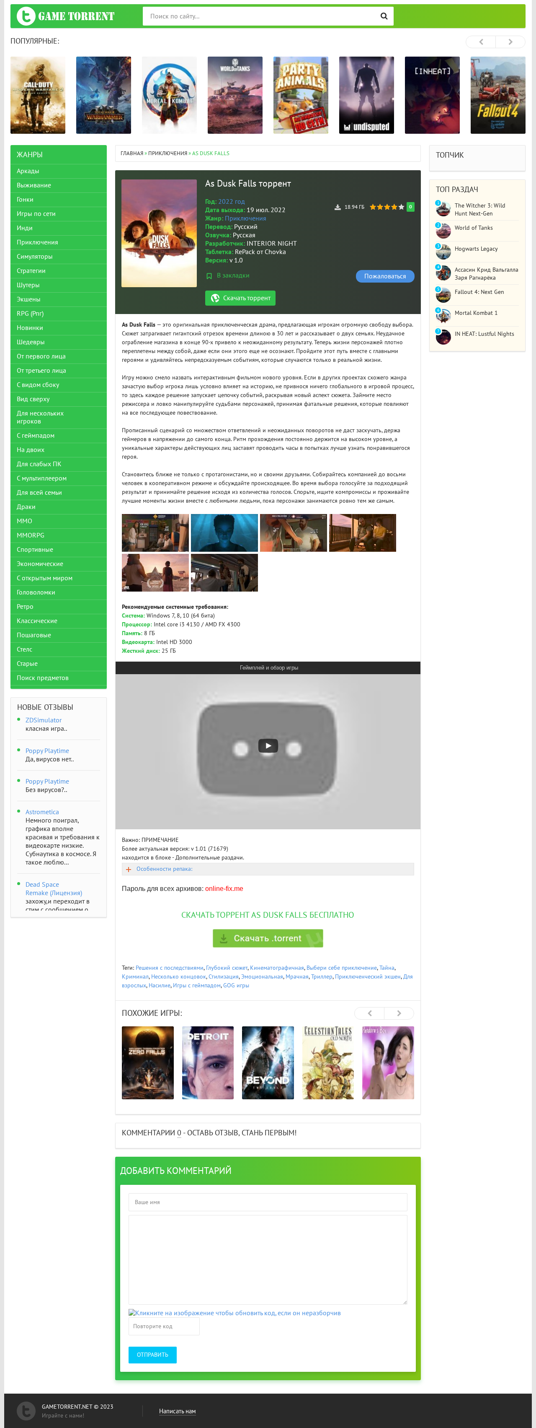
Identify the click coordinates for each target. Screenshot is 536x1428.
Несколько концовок (178, 976)
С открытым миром (44, 578)
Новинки (30, 328)
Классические (37, 621)
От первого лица (41, 356)
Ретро (25, 606)
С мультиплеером (42, 478)
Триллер (321, 976)
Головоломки (36, 592)
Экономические (40, 564)
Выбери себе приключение (342, 967)
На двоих (30, 450)
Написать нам (177, 1411)
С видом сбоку (38, 385)
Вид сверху (33, 399)
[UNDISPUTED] (300, 95)
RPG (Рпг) (30, 313)
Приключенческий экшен (368, 976)
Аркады (28, 171)
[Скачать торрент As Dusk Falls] (268, 938)
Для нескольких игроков (40, 417)
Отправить (152, 1354)
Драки (26, 507)
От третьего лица (41, 370)
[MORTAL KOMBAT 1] (103, 95)
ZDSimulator (44, 720)
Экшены (29, 299)
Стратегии (31, 271)
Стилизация (224, 976)
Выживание (34, 185)
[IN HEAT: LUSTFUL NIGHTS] (366, 95)
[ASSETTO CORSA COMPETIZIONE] (498, 95)
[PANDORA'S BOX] (328, 1062)
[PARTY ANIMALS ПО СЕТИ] (235, 95)
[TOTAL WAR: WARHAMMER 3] (37, 95)
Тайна (386, 967)
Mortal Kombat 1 (476, 313)
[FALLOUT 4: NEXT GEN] (432, 95)
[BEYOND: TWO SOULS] (208, 1062)
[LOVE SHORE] (389, 1062)
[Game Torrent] (65, 16)
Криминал (135, 976)
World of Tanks (474, 227)
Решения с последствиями (170, 967)
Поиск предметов (43, 678)
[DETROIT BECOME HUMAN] (148, 1062)
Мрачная (297, 976)
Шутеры (28, 285)
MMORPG (30, 535)
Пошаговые (34, 635)
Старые (27, 663)
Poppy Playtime (47, 751)
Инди (25, 228)
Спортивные (35, 549)
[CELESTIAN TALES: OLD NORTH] (268, 1062)
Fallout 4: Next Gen (479, 292)
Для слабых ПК (39, 464)
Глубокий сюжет (226, 967)
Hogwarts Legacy (476, 248)
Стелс (24, 649)
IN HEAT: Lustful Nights (484, 334)
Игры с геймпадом (197, 985)
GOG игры (236, 985)
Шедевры (31, 342)
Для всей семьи (39, 492)
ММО (24, 521)
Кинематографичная (277, 967)
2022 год (231, 201)
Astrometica (42, 812)
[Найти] (384, 16)
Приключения (245, 218)
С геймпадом (35, 435)
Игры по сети (36, 214)
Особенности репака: (164, 868)
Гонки (25, 199)
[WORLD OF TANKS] (169, 95)
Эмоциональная (262, 976)
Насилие (159, 985)
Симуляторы (35, 256)
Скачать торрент (247, 298)
